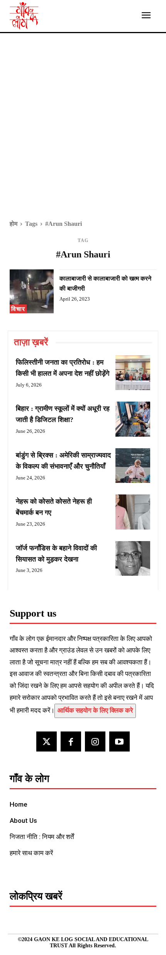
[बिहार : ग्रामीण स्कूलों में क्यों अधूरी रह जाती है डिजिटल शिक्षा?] (132, 419)
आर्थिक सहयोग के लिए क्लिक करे (95, 710)
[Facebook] (71, 741)
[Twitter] (46, 741)
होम (13, 223)
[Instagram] (95, 741)
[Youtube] (119, 741)
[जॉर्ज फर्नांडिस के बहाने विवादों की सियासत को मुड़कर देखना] (132, 558)
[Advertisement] (83, 132)
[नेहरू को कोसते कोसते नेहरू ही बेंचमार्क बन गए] (132, 511)
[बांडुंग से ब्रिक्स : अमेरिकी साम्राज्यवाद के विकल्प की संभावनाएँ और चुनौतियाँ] (132, 465)
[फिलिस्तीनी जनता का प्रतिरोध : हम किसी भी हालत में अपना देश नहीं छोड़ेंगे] (132, 372)
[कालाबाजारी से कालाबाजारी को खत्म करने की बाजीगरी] (32, 291)
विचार (18, 309)
